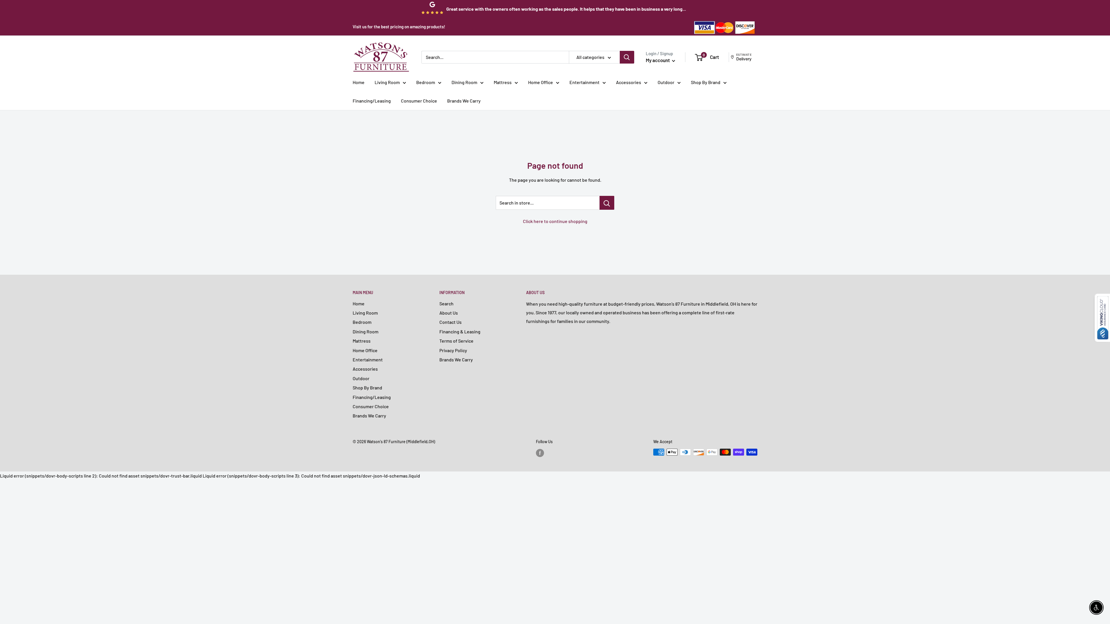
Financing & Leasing (459, 331)
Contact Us (450, 322)
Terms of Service (456, 340)
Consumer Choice (419, 100)
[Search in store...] (607, 203)
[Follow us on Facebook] (540, 453)
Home (359, 82)
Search (446, 303)
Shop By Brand (705, 82)
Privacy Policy (453, 350)
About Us (448, 312)
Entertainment (584, 82)
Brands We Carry (464, 100)
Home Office (540, 82)
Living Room (387, 82)
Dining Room (464, 82)
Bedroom (425, 82)
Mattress (503, 82)
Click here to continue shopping (555, 221)
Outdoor (666, 82)
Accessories (628, 82)
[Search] (627, 57)
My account (658, 60)
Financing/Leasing (372, 100)
